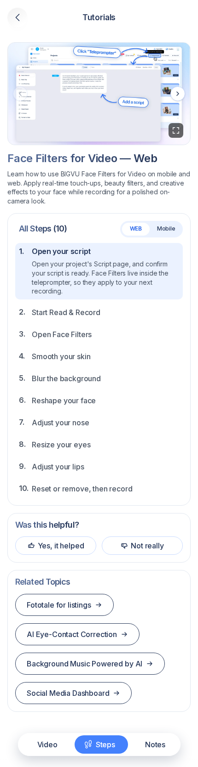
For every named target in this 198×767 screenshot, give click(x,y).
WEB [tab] (136, 228)
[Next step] (177, 93)
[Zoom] (176, 130)
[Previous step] (20, 93)
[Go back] (17, 17)
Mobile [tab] (166, 228)
